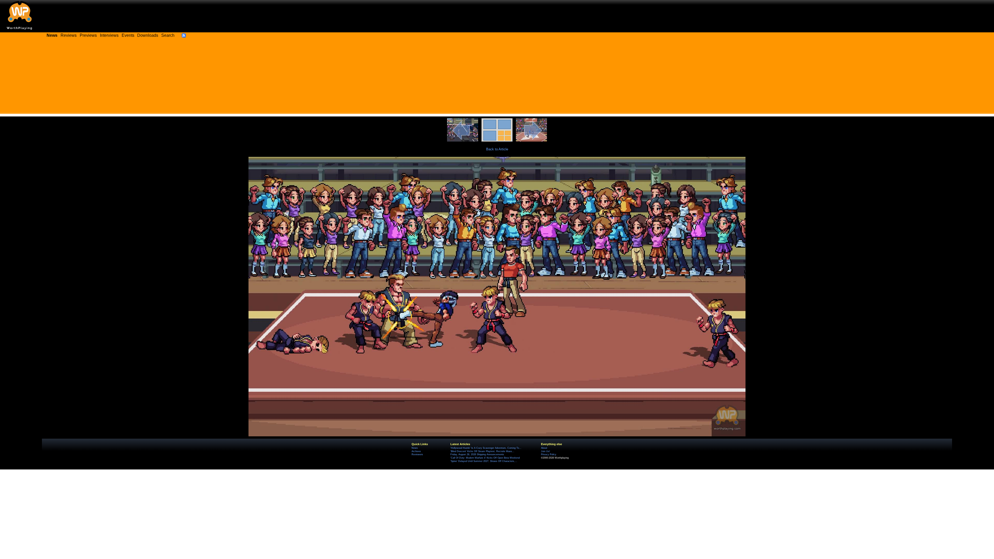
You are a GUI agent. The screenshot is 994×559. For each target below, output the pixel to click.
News (415, 448)
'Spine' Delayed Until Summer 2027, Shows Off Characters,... (483, 461)
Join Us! (545, 451)
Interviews (109, 35)
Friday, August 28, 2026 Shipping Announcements (477, 454)
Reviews (69, 35)
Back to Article (497, 149)
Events (128, 35)
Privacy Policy (548, 454)
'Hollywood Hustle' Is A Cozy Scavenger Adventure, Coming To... (485, 448)
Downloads (147, 35)
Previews (88, 35)
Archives (416, 451)
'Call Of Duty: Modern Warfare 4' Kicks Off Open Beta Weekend (485, 458)
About (544, 448)
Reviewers (417, 454)
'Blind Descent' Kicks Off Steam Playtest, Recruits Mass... (482, 451)
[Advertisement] (497, 77)
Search (167, 35)
